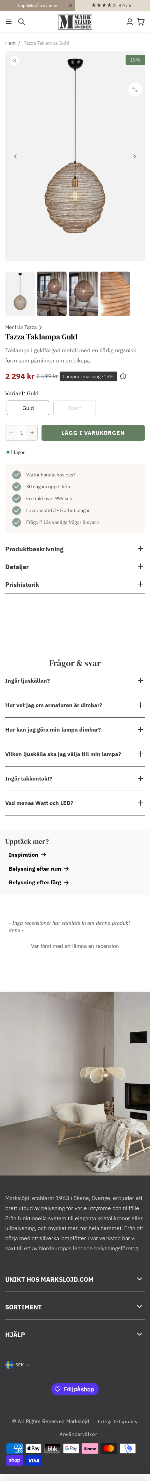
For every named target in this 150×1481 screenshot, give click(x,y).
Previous (15, 156)
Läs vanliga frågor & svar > (72, 522)
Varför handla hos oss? (51, 475)
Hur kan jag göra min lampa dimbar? (53, 729)
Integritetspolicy (118, 1421)
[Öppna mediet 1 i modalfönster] (75, 156)
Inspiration (23, 854)
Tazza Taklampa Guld (46, 43)
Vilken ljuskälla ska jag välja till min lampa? (63, 753)
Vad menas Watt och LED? (39, 802)
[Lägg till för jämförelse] (135, 89)
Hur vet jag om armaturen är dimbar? (53, 705)
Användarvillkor (78, 1434)
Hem (10, 43)
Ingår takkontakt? (28, 778)
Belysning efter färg (35, 882)
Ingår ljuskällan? (27, 680)
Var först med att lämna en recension (75, 946)
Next (134, 156)
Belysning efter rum (35, 868)
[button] (8, 21)
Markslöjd (77, 1421)
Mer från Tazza (21, 327)
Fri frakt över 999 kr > (49, 498)
